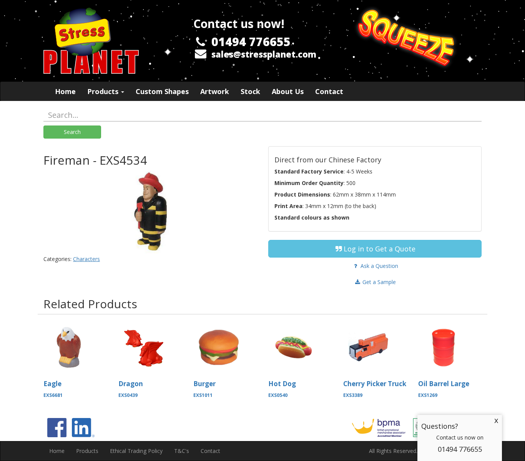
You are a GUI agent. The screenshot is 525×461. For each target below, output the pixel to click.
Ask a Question (378, 265)
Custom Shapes (162, 91)
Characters (86, 259)
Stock (250, 91)
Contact (329, 91)
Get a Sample (378, 282)
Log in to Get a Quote (379, 248)
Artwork (214, 91)
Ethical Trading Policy (136, 450)
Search (72, 131)
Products (103, 91)
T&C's (181, 450)
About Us (288, 91)
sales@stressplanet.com (263, 54)
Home (65, 91)
